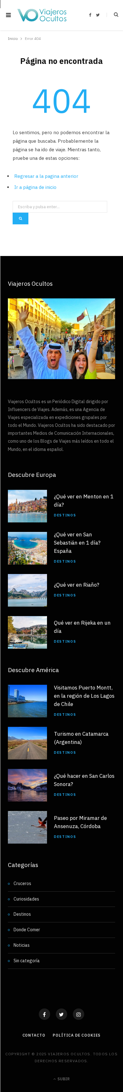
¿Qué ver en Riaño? (76, 584)
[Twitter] (61, 1014)
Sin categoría (27, 961)
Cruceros (22, 883)
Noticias (22, 945)
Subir (63, 1078)
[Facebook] (44, 1014)
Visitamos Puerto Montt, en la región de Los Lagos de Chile (84, 696)
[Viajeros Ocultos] (42, 15)
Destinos (65, 515)
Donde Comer (27, 930)
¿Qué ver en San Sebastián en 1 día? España (77, 542)
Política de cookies (77, 1035)
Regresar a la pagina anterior (46, 176)
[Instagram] (78, 1014)
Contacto (33, 1035)
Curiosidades (26, 899)
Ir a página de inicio (35, 187)
